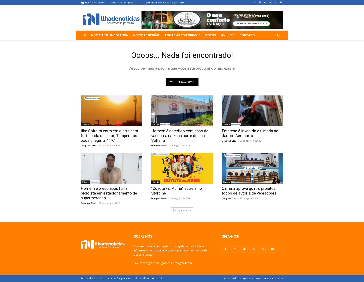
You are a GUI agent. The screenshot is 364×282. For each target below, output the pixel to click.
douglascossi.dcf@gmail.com (174, 263)
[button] (278, 35)
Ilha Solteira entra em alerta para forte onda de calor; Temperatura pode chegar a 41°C (109, 136)
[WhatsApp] (276, 3)
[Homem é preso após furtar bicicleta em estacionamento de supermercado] (111, 168)
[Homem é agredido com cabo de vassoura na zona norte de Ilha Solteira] (182, 110)
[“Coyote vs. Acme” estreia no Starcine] (182, 168)
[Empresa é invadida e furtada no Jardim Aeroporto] (252, 110)
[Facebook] (255, 3)
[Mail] (265, 3)
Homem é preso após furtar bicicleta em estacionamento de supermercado (109, 193)
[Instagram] (260, 3)
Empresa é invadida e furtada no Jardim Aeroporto (250, 133)
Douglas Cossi (88, 145)
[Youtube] (281, 3)
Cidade (85, 124)
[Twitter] (270, 3)
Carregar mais (180, 210)
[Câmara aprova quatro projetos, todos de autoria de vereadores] (252, 168)
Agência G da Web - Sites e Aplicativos (262, 278)
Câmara (226, 182)
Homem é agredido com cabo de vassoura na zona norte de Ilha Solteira (179, 136)
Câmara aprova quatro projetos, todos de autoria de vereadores (249, 190)
